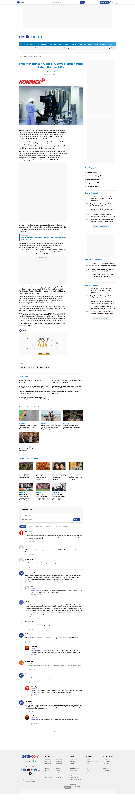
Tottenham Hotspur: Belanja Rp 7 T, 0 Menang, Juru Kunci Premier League (25, 497)
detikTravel (59, 759)
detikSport (47, 770)
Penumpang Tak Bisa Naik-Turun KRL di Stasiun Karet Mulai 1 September (102, 210)
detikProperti (48, 777)
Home (26, 44)
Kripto (74, 44)
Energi (61, 44)
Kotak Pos (89, 766)
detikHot (47, 768)
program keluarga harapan (96, 176)
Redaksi (88, 759)
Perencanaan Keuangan (85, 44)
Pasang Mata (73, 761)
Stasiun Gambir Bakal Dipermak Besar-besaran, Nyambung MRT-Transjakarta (101, 198)
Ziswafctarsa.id (74, 777)
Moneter (103, 44)
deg (41, 367)
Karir (87, 763)
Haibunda (105, 763)
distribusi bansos (93, 186)
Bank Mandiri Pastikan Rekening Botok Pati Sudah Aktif (103, 270)
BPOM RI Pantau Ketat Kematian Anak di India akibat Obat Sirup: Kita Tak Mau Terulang (33, 386)
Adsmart (37, 48)
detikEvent (72, 766)
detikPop (58, 777)
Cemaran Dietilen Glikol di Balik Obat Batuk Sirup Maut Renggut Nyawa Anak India (67, 386)
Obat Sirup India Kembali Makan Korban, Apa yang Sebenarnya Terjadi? (34, 392)
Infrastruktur (53, 44)
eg (37, 367)
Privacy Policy (89, 772)
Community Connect (75, 786)
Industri (67, 44)
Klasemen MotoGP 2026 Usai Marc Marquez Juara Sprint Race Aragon (28, 427)
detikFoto (58, 772)
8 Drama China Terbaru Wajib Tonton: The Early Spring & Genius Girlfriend (59, 476)
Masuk (114, 2)
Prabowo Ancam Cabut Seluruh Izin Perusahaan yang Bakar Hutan (104, 265)
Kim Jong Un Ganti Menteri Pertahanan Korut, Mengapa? (25, 475)
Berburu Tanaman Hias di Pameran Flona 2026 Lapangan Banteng (72, 427)
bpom (47, 367)
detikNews (47, 759)
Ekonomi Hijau (56, 48)
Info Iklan (88, 770)
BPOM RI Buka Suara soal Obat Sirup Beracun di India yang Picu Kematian (67, 381)
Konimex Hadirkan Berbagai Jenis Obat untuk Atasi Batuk (32, 381)
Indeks (110, 44)
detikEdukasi (48, 761)
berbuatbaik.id (73, 759)
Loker (97, 44)
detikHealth (59, 763)
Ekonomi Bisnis (34, 44)
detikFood (59, 761)
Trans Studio (73, 772)
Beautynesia (106, 766)
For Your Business (26, 48)
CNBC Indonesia (107, 761)
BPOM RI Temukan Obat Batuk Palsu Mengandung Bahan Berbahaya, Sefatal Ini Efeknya (34, 398)
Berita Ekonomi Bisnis (35, 56)
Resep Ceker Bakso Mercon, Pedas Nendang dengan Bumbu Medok (41, 476)
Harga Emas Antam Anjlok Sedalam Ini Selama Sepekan (102, 205)
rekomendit (73, 784)
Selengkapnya (78, 407)
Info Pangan (66, 48)
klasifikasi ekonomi (93, 179)
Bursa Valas (88, 48)
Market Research (99, 48)
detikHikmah (59, 775)
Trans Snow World (74, 770)
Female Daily (106, 768)
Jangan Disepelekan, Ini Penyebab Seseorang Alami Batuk (65, 392)
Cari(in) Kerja (45, 48)
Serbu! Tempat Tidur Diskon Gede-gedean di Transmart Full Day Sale (101, 221)
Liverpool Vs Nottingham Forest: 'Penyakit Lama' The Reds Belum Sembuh (42, 497)
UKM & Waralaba (77, 48)
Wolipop (58, 766)
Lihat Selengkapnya (99, 226)
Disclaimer (89, 775)
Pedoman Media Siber (92, 761)
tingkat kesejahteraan (95, 183)
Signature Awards (74, 768)
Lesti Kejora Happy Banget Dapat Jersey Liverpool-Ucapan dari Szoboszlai (75, 476)
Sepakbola (48, 772)
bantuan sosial (92, 172)
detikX (58, 768)
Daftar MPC (104, 2)
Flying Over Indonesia (75, 779)
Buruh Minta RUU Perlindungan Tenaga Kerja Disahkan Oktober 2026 (58, 497)
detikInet (47, 766)
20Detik (58, 770)
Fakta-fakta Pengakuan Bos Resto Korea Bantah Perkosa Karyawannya (28, 448)
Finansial (44, 44)
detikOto (47, 775)
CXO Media (106, 770)
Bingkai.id (72, 775)
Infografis (109, 48)
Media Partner (89, 768)
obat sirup (31, 367)
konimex (22, 367)
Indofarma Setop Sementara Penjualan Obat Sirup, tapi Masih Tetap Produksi (43, 239)
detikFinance (23, 56)
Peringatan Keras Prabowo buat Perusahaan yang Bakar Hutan (103, 275)
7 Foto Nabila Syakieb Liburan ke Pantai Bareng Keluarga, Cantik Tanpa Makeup (51, 427)
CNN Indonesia (106, 759)
